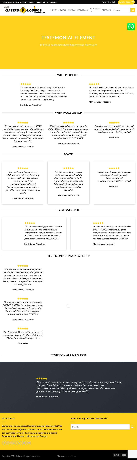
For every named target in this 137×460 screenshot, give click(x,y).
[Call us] (19, 443)
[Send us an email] (14, 443)
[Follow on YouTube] (28, 443)
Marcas (72, 10)
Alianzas (106, 10)
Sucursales (83, 10)
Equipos (62, 10)
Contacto (95, 9)
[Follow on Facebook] (4, 443)
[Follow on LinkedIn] (24, 443)
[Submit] (132, 10)
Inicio (54, 10)
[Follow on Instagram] (9, 443)
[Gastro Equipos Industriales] (24, 9)
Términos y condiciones (67, 456)
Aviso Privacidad (108, 2)
